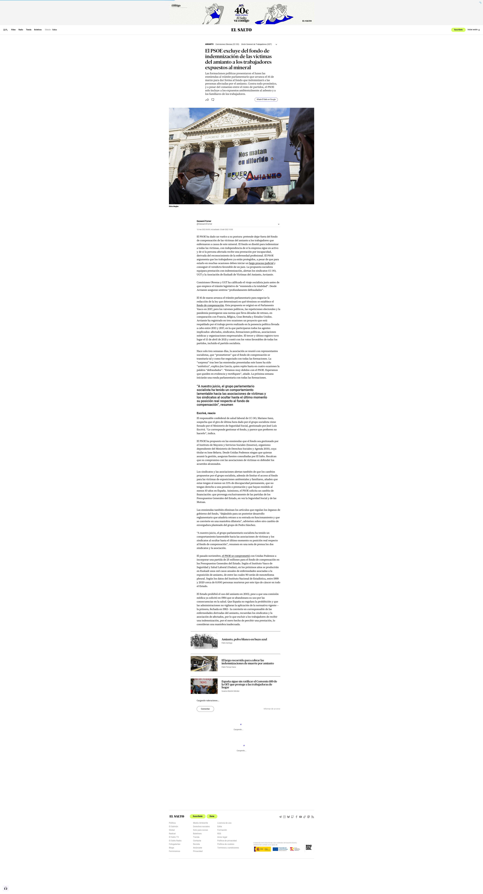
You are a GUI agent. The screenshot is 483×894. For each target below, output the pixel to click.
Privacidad (198, 851)
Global (172, 830)
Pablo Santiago (227, 643)
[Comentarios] (213, 99)
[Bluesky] (288, 816)
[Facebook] (296, 816)
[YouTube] (300, 816)
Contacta (197, 840)
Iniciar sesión (473, 29)
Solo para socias (200, 830)
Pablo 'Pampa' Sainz (229, 667)
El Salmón (173, 826)
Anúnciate (197, 847)
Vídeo (13, 30)
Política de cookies (225, 844)
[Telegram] (280, 816)
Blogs (171, 847)
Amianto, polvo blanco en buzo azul (244, 639)
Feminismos (174, 851)
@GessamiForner (204, 223)
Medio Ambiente (200, 822)
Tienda (28, 30)
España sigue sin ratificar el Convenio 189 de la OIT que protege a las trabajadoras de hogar (249, 684)
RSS (219, 833)
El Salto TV (174, 837)
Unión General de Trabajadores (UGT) (256, 44)
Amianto (209, 44)
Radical (172, 833)
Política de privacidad (227, 840)
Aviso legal (222, 837)
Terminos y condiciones (228, 847)
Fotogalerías (174, 844)
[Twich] (292, 816)
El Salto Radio (175, 840)
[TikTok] (304, 816)
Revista (196, 844)
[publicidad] (241, 13)
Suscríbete (458, 30)
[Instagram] (284, 816)
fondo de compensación (210, 305)
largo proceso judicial (261, 263)
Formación (222, 830)
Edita (219, 826)
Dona (212, 816)
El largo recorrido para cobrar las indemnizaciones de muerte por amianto (248, 662)
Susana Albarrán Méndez (230, 691)
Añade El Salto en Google (266, 99)
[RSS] (312, 816)
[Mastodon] (308, 816)
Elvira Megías (174, 206)
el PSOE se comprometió (236, 555)
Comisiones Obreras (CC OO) (227, 44)
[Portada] (241, 29)
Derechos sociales (201, 826)
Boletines (38, 30)
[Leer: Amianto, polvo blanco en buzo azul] (204, 641)
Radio (21, 30)
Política (172, 822)
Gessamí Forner (204, 221)
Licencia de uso (224, 822)
